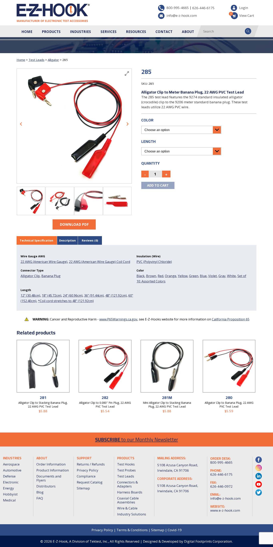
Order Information (51, 464)
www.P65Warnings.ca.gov (118, 319)
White (231, 276)
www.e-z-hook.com (225, 510)
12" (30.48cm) (30, 295)
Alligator (53, 60)
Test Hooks (126, 464)
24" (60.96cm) (73, 295)
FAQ (39, 498)
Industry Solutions (131, 514)
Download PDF (74, 224)
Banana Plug (51, 276)
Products (51, 31)
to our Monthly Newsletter (136, 439)
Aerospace (11, 464)
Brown (151, 276)
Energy (8, 488)
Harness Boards (129, 492)
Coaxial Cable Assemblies (128, 500)
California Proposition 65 (230, 319)
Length (148, 141)
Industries (80, 31)
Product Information (52, 470)
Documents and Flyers (48, 478)
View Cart (242, 15)
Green (193, 276)
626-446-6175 (203, 8)
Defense (9, 476)
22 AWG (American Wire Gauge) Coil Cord (99, 262)
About (188, 31)
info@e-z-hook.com (181, 15)
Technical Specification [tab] (36, 240)
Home (26, 31)
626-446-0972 (221, 486)
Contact (163, 31)
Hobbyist (10, 494)
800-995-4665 (177, 7)
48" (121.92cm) (116, 295)
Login (243, 7)
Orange (170, 276)
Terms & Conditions (132, 530)
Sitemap (83, 488)
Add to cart (158, 185)
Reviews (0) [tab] (90, 240)
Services (109, 31)
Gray (221, 276)
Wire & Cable (127, 508)
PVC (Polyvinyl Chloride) (154, 262)
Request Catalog (90, 482)
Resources (136, 31)
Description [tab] (67, 240)
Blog (40, 492)
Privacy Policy (87, 470)
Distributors (46, 486)
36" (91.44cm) (94, 295)
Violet (212, 276)
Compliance (86, 476)
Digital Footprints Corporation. (208, 541)
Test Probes (126, 470)
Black (140, 276)
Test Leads (36, 60)
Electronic (11, 482)
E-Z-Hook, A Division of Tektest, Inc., (81, 541)
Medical (9, 500)
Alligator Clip (30, 276)
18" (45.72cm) (51, 295)
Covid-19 (175, 530)
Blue (203, 276)
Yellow (182, 276)
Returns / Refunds (91, 464)
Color (147, 120)
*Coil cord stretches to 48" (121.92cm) (66, 301)
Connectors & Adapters (127, 484)
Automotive (12, 470)
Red (160, 276)
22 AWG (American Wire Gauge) (44, 262)
